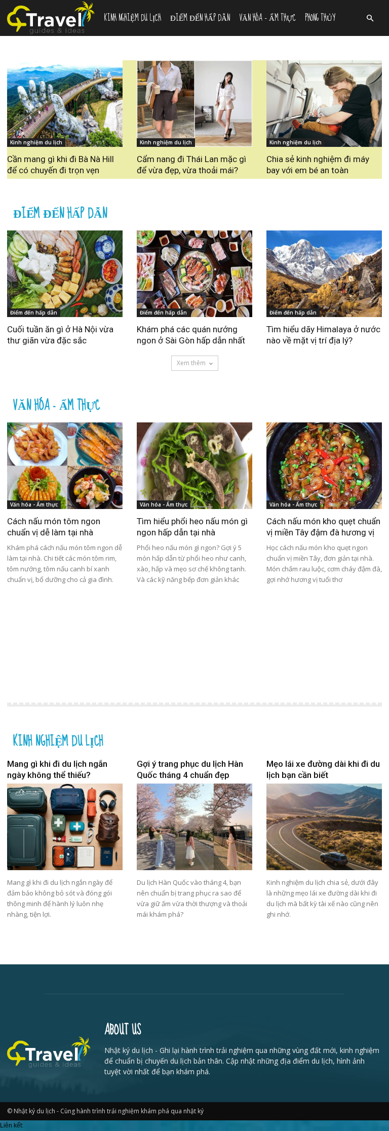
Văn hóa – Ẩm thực (267, 18)
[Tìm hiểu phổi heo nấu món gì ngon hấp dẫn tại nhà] (194, 465)
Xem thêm (191, 363)
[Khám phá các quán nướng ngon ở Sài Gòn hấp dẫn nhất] (194, 273)
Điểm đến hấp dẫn (200, 18)
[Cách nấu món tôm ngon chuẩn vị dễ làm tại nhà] (65, 465)
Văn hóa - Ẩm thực (56, 404)
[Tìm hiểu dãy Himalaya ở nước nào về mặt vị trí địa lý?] (324, 273)
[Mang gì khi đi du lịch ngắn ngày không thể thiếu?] (65, 827)
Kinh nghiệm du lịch (132, 18)
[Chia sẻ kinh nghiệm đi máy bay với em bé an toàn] (324, 103)
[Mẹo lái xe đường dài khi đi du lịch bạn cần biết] (324, 827)
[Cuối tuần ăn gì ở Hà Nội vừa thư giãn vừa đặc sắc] (65, 273)
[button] (370, 18)
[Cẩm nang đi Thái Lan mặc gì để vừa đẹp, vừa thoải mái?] (194, 103)
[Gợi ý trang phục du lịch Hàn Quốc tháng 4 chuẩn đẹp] (194, 827)
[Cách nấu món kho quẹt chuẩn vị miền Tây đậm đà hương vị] (324, 465)
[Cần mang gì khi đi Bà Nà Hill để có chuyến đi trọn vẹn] (65, 103)
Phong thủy (320, 18)
